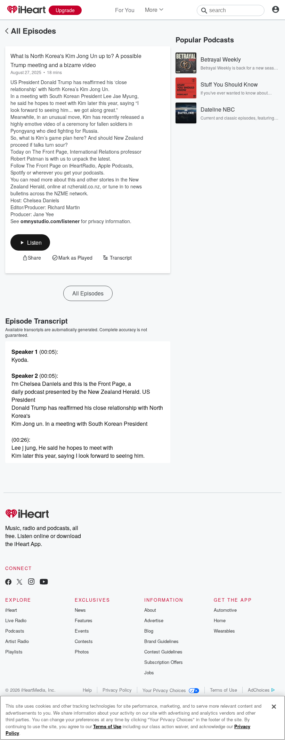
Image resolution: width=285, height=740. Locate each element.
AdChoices (259, 689)
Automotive (225, 610)
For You (125, 10)
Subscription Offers (163, 662)
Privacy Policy (117, 689)
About (150, 610)
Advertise (153, 620)
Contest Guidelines (163, 651)
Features (83, 620)
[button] (30, 242)
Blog (148, 630)
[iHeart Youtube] (44, 582)
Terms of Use (223, 689)
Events (82, 630)
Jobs (149, 672)
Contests (84, 641)
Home (220, 620)
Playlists (14, 651)
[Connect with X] (19, 582)
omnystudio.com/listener (50, 221)
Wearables (224, 630)
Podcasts (14, 630)
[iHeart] (26, 10)
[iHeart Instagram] (31, 582)
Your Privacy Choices (164, 690)
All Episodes (33, 30)
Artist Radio (17, 641)
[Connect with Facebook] (8, 582)
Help (87, 689)
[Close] (274, 706)
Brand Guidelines (161, 641)
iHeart (11, 610)
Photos (82, 651)
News (80, 610)
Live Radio (15, 620)
